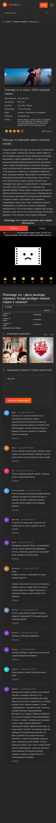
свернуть (47, 310)
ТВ (14, 4)
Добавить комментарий (18, 400)
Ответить (15, 438)
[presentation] (46, 334)
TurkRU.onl (46, 233)
